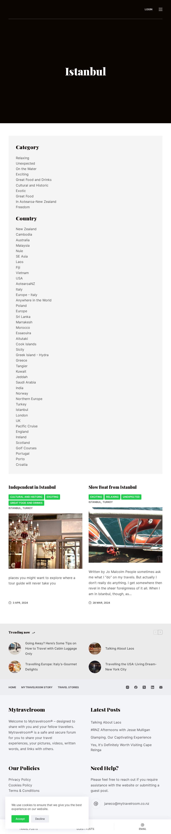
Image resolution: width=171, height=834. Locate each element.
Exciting (52, 496)
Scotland (23, 442)
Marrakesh (24, 322)
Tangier (22, 366)
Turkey (28, 508)
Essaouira (23, 333)
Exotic (21, 191)
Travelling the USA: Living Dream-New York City (131, 666)
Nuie (19, 251)
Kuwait (21, 371)
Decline (40, 818)
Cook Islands (26, 344)
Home (12, 687)
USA (19, 278)
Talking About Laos (119, 648)
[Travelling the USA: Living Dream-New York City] (95, 667)
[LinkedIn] (152, 687)
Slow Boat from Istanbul (113, 487)
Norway (22, 393)
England (22, 431)
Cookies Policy (20, 785)
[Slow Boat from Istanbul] (125, 535)
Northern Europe (29, 399)
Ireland (21, 437)
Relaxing (112, 496)
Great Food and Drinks (26, 502)
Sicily (20, 349)
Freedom (23, 207)
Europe (21, 311)
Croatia (22, 464)
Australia (23, 240)
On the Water (26, 169)
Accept (20, 818)
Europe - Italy (26, 295)
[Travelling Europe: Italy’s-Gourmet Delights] (15, 667)
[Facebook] (135, 687)
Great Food (25, 196)
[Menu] (160, 9)
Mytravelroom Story (37, 687)
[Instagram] (127, 687)
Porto (20, 459)
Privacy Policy (20, 779)
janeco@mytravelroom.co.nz (126, 803)
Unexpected (131, 496)
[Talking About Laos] (95, 648)
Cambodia (24, 234)
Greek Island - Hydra (32, 355)
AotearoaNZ (25, 284)
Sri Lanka (23, 317)
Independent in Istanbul (32, 487)
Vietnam (22, 273)
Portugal (22, 453)
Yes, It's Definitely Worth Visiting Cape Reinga (121, 747)
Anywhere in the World (34, 300)
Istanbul (15, 508)
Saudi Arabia (26, 382)
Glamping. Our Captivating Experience (121, 737)
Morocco (23, 327)
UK (18, 421)
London (22, 415)
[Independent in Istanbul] (45, 541)
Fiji (18, 267)
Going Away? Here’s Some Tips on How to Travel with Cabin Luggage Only (51, 648)
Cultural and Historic (26, 496)
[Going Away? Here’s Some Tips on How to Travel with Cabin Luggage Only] (15, 648)
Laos (19, 262)
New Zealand (26, 229)
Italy (19, 289)
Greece (21, 360)
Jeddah (22, 377)
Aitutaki (22, 338)
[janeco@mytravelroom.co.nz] (96, 803)
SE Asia (22, 256)
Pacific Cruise (27, 426)
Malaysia (23, 245)
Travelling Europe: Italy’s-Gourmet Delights (51, 666)
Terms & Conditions (24, 790)
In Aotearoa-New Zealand (36, 201)
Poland (21, 305)
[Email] (160, 687)
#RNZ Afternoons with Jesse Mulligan (120, 730)
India (19, 388)
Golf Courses (26, 448)
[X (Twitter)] (144, 687)
